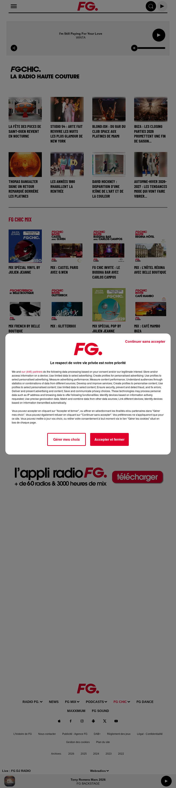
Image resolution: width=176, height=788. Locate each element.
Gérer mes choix (66, 439)
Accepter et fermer (109, 439)
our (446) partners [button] (31, 371)
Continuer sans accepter (145, 341)
